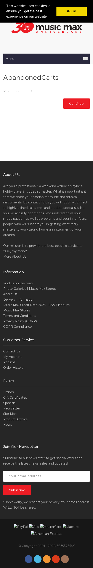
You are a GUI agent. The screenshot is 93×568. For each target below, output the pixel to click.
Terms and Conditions (19, 316)
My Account (12, 357)
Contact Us (11, 351)
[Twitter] (38, 559)
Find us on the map (18, 283)
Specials (9, 403)
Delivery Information (18, 299)
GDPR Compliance (17, 327)
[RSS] (47, 559)
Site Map (10, 414)
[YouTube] (56, 559)
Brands (8, 392)
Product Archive (15, 419)
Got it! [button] (71, 11)
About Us (19, 257)
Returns (9, 362)
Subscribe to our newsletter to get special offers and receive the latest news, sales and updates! (42, 460)
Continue (76, 103)
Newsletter (11, 408)
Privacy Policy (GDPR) (20, 321)
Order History (13, 368)
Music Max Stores (16, 310)
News (7, 425)
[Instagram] (65, 559)
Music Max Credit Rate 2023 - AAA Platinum (36, 305)
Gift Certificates (15, 397)
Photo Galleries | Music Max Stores (29, 289)
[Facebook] (28, 559)
